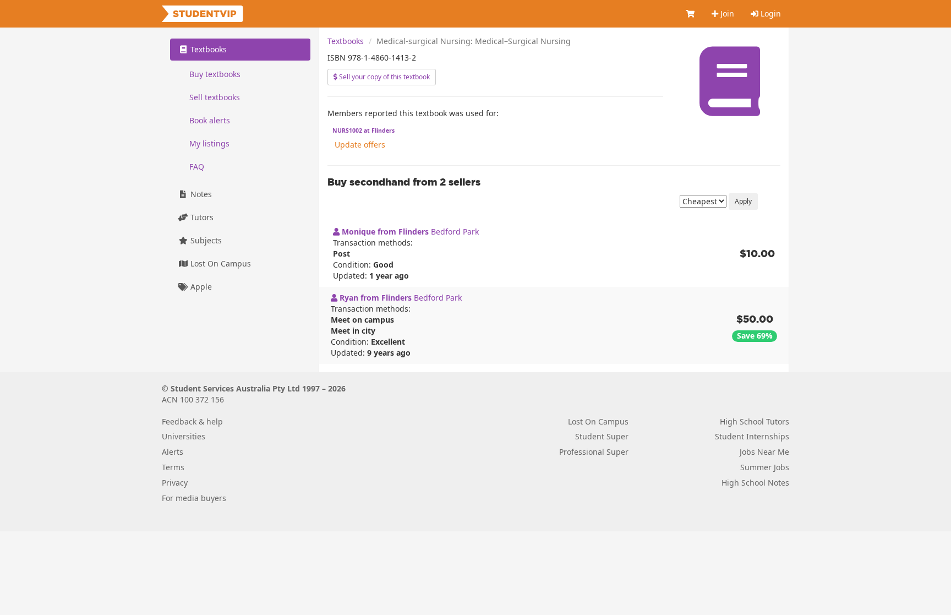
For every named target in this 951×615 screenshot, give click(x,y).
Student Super (601, 436)
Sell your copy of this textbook (383, 76)
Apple (200, 286)
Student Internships (752, 436)
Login (769, 13)
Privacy (175, 482)
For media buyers (194, 498)
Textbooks (345, 41)
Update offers (360, 144)
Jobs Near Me (764, 452)
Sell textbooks (214, 97)
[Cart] (690, 14)
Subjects (205, 240)
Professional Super (593, 452)
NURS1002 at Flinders (363, 130)
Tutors (201, 217)
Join (726, 13)
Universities (183, 436)
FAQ (196, 166)
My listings (209, 143)
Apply (743, 201)
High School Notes (755, 482)
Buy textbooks (215, 74)
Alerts (172, 452)
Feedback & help (192, 421)
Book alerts (209, 120)
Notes (200, 194)
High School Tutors (754, 421)
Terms (173, 467)
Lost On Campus (219, 263)
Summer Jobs (764, 467)
